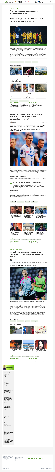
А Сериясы (41, 2)
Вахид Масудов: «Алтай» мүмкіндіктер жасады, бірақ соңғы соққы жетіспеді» (8, 427)
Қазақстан (37, 356)
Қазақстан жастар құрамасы (24, 100)
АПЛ (27, 1)
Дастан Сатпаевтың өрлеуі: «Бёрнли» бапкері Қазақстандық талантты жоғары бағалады (8, 441)
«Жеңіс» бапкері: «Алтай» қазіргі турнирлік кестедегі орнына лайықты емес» (8, 434)
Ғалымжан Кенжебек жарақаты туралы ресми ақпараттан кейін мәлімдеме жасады (8, 406)
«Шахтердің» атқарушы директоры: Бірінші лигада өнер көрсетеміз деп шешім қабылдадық (37, 105)
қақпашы (32, 356)
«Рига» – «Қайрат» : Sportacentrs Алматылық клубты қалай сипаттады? (8, 413)
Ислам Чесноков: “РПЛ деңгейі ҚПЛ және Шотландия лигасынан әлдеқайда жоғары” (18, 360)
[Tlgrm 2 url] (42, 458)
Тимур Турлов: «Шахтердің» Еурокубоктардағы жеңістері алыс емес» (8, 385)
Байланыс (47, 468)
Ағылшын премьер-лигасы (7, 457)
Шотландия (39, 239)
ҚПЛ (17, 1)
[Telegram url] (37, 458)
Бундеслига (31, 1)
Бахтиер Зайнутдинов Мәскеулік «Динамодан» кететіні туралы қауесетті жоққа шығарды (37, 360)
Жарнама (50, 468)
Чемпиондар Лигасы (19, 457)
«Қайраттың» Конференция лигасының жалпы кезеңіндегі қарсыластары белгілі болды (8, 377)
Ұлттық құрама (20, 2)
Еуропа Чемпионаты (19, 460)
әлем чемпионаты (18, 356)
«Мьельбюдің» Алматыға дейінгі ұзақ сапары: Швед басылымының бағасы (8, 392)
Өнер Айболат (14, 122)
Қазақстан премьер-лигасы (8, 456)
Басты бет (12, 8)
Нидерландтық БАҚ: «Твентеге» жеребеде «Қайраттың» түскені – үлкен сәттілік (8, 399)
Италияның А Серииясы (7, 460)
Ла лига (36, 2)
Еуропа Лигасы (18, 458)
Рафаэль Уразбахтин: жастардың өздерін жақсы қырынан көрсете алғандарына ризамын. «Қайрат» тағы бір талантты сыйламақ (19, 105)
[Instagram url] (31, 458)
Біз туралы (43, 468)
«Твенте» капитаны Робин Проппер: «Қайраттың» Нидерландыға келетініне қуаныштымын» (8, 420)
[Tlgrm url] (39, 458)
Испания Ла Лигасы (6, 458)
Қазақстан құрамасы (14, 100)
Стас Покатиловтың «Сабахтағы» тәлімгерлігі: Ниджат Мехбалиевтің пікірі (37, 243)
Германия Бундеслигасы (7, 459)
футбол (15, 239)
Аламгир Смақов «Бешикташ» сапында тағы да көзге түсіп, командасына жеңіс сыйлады (18, 243)
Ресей (19, 239)
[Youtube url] (34, 458)
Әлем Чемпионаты (18, 459)
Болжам (46, 1)
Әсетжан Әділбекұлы (14, 16)
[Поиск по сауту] (50, 1)
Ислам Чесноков (32, 239)
